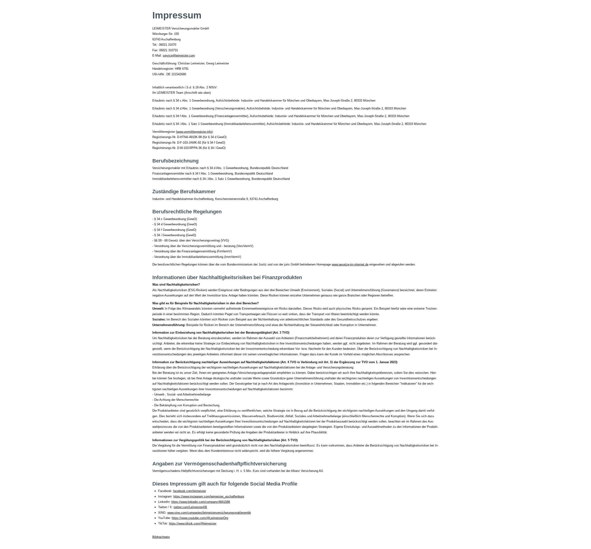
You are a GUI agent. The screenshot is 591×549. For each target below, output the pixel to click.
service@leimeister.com (179, 55)
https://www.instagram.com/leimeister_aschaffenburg (208, 496)
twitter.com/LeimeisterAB (190, 507)
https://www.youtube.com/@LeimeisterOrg (200, 518)
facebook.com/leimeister (189, 491)
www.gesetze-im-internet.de (350, 264)
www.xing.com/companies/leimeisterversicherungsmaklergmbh (209, 512)
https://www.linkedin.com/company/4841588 (200, 502)
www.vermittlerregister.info (194, 131)
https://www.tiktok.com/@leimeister (192, 523)
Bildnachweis (161, 537)
